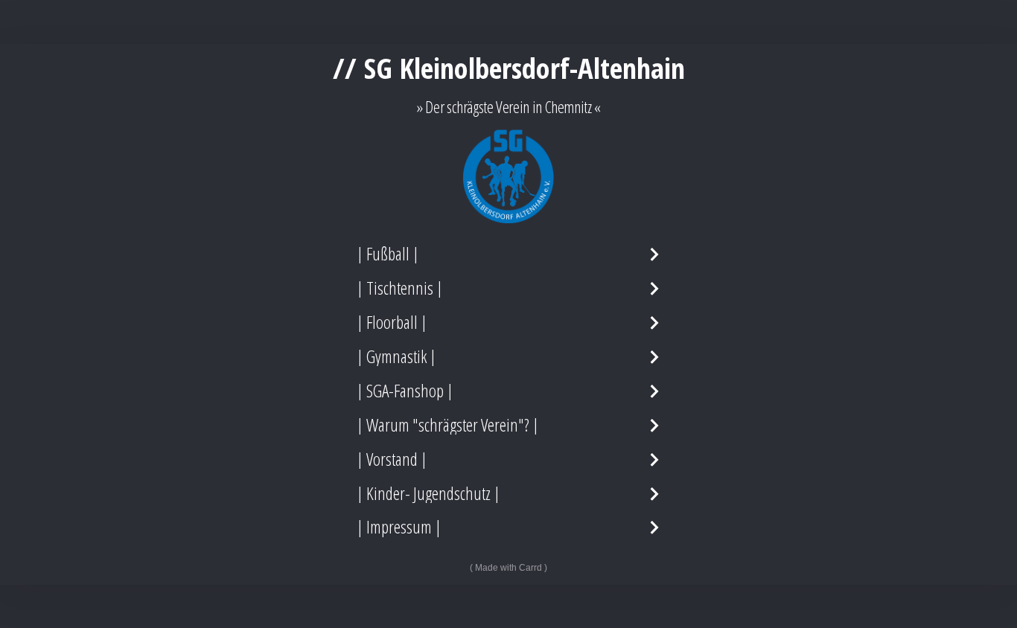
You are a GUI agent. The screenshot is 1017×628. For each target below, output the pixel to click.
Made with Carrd (508, 568)
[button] (508, 254)
